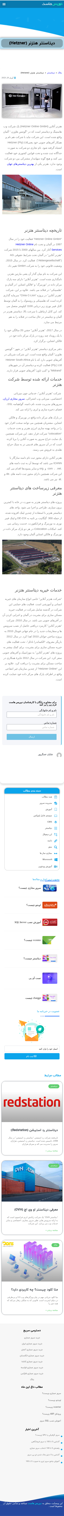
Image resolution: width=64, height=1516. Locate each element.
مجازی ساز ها (46, 853)
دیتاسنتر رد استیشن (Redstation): (34, 1130)
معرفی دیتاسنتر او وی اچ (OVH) (36, 1210)
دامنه (49, 840)
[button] (3, 3)
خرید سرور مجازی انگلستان (32, 1355)
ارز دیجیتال (47, 834)
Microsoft (47, 859)
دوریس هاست (35, 1503)
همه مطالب (47, 797)
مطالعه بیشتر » (52, 1151)
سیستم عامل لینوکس (42, 815)
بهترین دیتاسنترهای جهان (20, 163)
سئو (50, 847)
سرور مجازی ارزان (14, 398)
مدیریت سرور (46, 803)
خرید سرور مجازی (32, 1337)
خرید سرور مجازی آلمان (32, 1349)
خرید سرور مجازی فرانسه (32, 1367)
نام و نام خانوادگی (48, 710)
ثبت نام (30, 1056)
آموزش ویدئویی (45, 866)
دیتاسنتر (48, 828)
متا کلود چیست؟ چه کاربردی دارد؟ (34, 1289)
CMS (49, 822)
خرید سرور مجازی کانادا (32, 1361)
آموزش (49, 809)
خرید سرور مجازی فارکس (32, 1373)
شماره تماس (50, 723)
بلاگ (60, 72)
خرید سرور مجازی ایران (32, 1343)
